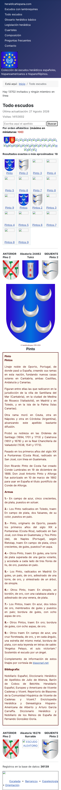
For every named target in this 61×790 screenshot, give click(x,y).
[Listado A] (6, 140)
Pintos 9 (24, 242)
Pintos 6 (37, 225)
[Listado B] (12, 140)
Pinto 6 (23, 190)
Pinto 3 (37, 173)
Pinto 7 (37, 190)
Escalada (14, 781)
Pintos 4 (10, 225)
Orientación (12, 785)
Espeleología (50, 781)
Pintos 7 (51, 225)
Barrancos (31, 781)
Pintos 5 (24, 225)
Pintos (23, 207)
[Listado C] (17, 140)
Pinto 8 (51, 190)
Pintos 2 (37, 207)
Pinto (9, 173)
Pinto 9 (9, 207)
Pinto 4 (51, 173)
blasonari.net (41, 662)
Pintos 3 (51, 207)
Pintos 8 (10, 242)
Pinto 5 (9, 190)
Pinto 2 (23, 173)
